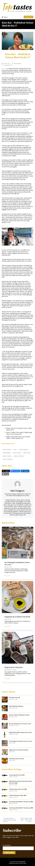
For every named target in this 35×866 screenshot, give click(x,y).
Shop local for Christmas (13, 667)
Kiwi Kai (4, 68)
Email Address (7, 845)
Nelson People (7, 456)
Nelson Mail (26, 453)
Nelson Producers (19, 456)
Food (14, 449)
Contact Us (28, 17)
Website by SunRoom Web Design (17, 863)
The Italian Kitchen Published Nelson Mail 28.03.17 (9, 819)
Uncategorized (8, 65)
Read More (7, 575)
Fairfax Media (7, 449)
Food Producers (23, 449)
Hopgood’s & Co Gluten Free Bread (17, 617)
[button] (5, 17)
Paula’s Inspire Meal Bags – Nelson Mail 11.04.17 (25, 819)
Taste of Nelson (7, 459)
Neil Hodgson (7, 453)
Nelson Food (17, 453)
